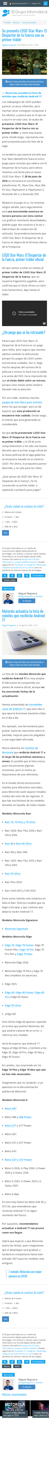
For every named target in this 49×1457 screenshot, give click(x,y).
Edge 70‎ (9, 945)
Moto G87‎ (10, 1108)
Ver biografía (26, 600)
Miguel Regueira (9, 45)
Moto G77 (10, 1125)
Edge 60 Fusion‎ (24, 992)
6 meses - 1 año (12, 517)
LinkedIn (39, 596)
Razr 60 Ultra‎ (23, 843)
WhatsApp (41, 564)
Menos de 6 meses (13, 512)
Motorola (7, 1366)
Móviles (17, 1366)
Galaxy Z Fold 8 (37, 3)
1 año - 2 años (11, 521)
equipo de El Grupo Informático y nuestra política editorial (20, 560)
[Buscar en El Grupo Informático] (46, 3)
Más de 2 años (11, 526)
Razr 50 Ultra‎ (12, 873)
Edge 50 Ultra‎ (13, 1005)
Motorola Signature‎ (16, 928)
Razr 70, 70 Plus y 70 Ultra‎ (20, 822)
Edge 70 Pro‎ (26, 949)
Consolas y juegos (10, 580)
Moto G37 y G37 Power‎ (18, 1159)
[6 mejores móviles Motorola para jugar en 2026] (15, 1399)
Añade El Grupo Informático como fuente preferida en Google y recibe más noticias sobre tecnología (26, 83)
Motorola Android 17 (20, 3)
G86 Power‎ (25, 1117)
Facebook (18, 564)
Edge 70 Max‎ (24, 954)
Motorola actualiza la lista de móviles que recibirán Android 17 (22, 94)
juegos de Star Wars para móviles (22, 402)
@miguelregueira (25, 596)
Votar (5, 532)
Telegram (6, 567)
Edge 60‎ (9, 992)
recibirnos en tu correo (23, 567)
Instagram (30, 564)
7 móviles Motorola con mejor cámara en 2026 (24, 1273)
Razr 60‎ (9, 843)
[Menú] (4, 3)
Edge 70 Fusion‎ (24, 945)
